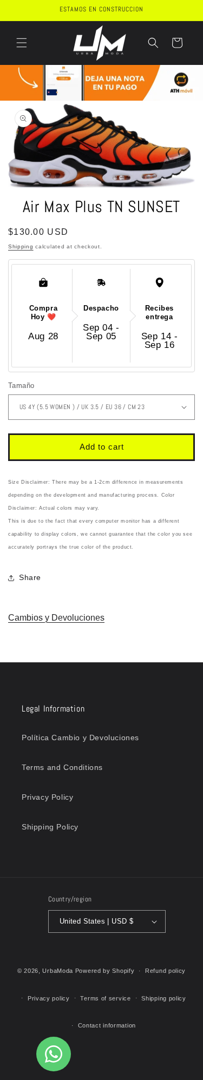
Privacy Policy (47, 797)
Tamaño (21, 385)
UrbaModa (58, 970)
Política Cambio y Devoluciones (80, 737)
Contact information (107, 1025)
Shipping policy (163, 998)
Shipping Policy (50, 826)
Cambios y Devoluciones (56, 617)
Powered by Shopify (105, 970)
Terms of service (105, 998)
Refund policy (165, 970)
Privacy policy (49, 998)
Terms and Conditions (62, 767)
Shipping (21, 246)
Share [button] (30, 577)
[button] (22, 43)
